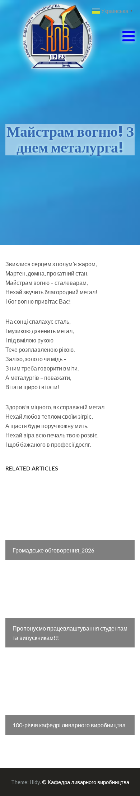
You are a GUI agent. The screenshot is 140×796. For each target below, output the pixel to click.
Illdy (35, 782)
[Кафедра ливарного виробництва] (49, 35)
